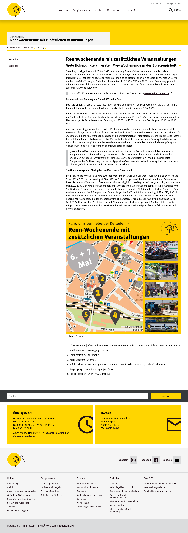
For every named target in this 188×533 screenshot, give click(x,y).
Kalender (13, 65)
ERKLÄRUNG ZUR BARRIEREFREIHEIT (57, 525)
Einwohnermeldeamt (24, 436)
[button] (175, 10)
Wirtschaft (114, 10)
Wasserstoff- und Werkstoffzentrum (118, 496)
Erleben (99, 10)
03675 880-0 (112, 428)
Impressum (29, 525)
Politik (10, 487)
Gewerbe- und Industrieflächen (124, 491)
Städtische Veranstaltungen (90, 495)
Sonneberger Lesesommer (89, 507)
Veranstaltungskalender (155, 487)
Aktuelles (28, 48)
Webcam (157, 3)
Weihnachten (83, 503)
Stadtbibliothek (55, 433)
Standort (114, 484)
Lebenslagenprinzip (50, 484)
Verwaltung (12, 484)
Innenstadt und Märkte (87, 487)
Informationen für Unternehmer (124, 501)
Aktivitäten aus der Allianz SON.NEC (160, 484)
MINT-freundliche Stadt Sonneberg (120, 510)
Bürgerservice (81, 10)
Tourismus (81, 491)
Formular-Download (50, 491)
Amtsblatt (11, 507)
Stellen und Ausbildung (18, 503)
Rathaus (63, 10)
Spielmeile (82, 499)
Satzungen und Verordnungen (21, 499)
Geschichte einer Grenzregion (157, 491)
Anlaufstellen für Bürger (52, 495)
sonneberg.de (13, 48)
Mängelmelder (174, 3)
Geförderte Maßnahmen (18, 495)
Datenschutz (13, 525)
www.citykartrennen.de (156, 93)
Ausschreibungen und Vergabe (21, 491)
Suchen (166, 396)
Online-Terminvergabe (17, 510)
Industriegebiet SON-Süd (121, 487)
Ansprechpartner (117, 505)
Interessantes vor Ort (86, 484)
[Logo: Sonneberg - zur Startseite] (16, 10)
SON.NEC (130, 10)
